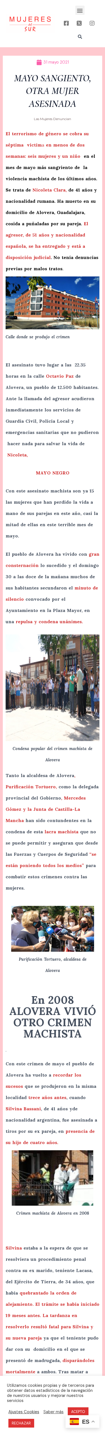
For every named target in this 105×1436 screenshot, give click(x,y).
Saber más (53, 1411)
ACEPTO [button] (78, 1411)
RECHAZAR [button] (21, 1423)
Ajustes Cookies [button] (23, 1411)
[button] (80, 10)
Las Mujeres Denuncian (52, 119)
